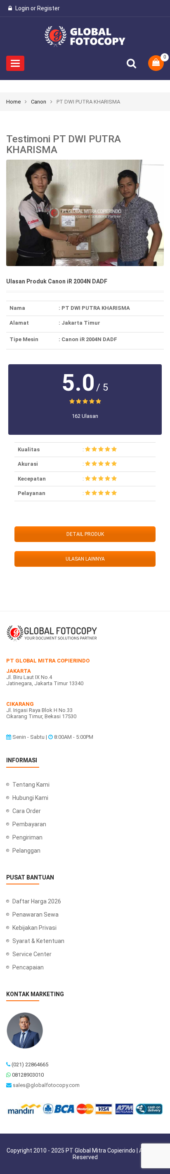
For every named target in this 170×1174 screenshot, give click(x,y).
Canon (38, 102)
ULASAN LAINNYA (85, 559)
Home (13, 102)
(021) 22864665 (30, 1064)
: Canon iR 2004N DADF (88, 339)
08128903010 (28, 1075)
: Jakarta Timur (79, 323)
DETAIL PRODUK (85, 534)
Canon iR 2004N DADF (77, 281)
